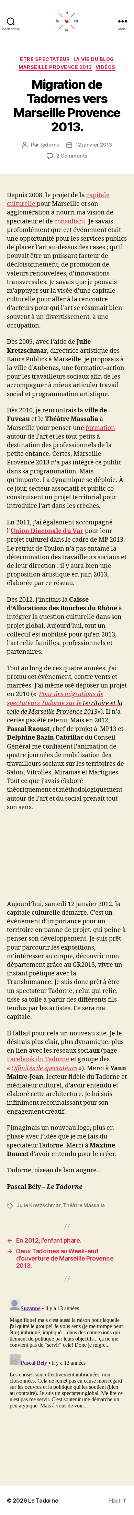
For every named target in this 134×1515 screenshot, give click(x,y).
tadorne (49, 144)
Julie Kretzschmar (38, 1205)
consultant (69, 221)
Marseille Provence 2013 (55, 67)
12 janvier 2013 (94, 144)
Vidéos (105, 67)
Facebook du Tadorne (38, 1059)
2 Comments (71, 155)
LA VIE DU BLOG (94, 59)
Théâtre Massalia (84, 1205)
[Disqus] (67, 1382)
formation (100, 428)
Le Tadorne (43, 1500)
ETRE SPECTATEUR (45, 59)
